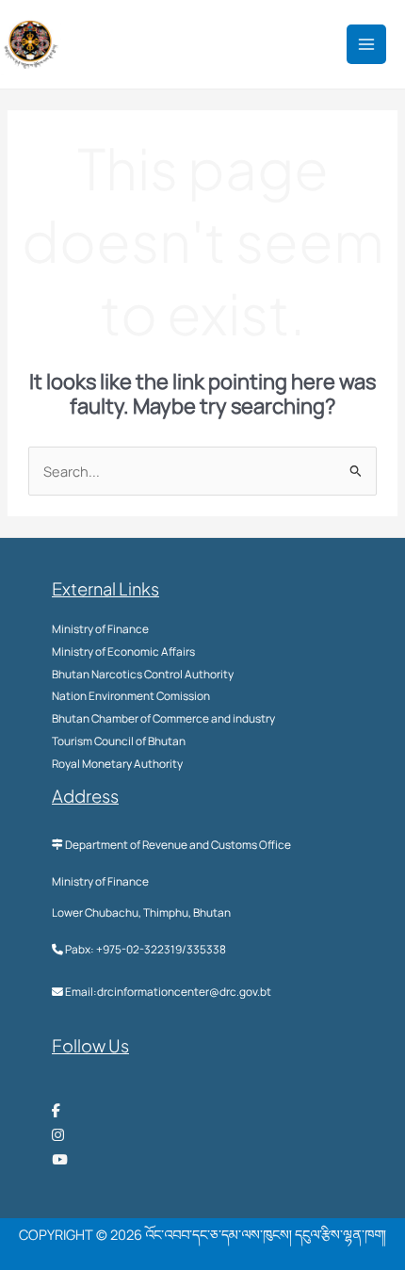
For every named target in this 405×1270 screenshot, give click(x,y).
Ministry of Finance (100, 629)
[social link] (56, 1109)
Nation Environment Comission (131, 696)
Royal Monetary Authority (117, 764)
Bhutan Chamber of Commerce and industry (163, 718)
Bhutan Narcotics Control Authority (143, 674)
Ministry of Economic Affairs (123, 651)
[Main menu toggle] (366, 44)
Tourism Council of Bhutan (119, 741)
